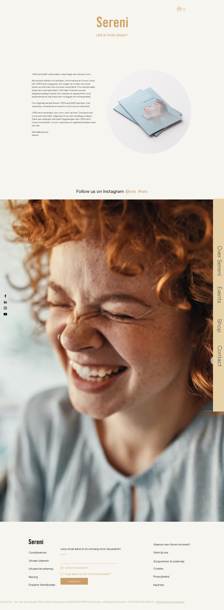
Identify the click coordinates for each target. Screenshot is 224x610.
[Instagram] (5, 308)
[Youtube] (5, 314)
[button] (182, 8)
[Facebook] (5, 296)
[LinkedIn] (5, 302)
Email (64, 554)
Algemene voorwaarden (170, 601)
